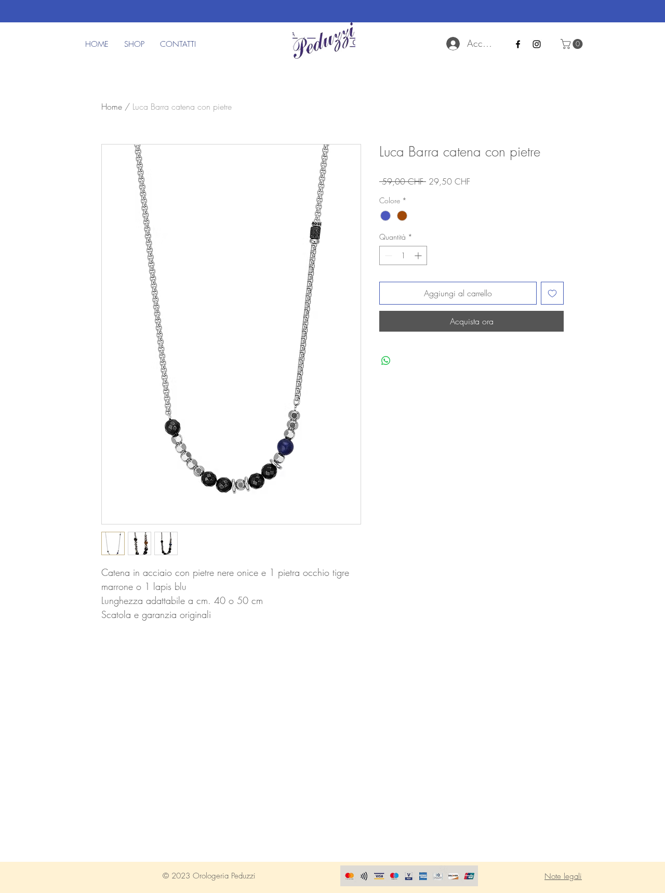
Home (111, 106)
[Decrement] (387, 255)
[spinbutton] (403, 255)
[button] (573, 44)
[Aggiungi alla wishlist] (552, 293)
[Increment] (419, 255)
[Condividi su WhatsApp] (386, 360)
